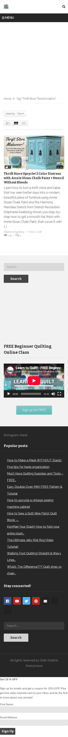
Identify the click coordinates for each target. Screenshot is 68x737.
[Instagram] (55, 601)
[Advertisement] (34, 58)
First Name (6, 704)
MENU (9, 17)
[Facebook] (7, 601)
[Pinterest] (36, 601)
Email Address (8, 717)
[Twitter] (26, 601)
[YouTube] (17, 601)
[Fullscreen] (59, 394)
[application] (34, 381)
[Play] (9, 394)
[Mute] (53, 394)
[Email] (45, 601)
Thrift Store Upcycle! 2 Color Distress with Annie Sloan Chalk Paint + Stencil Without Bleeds (34, 178)
